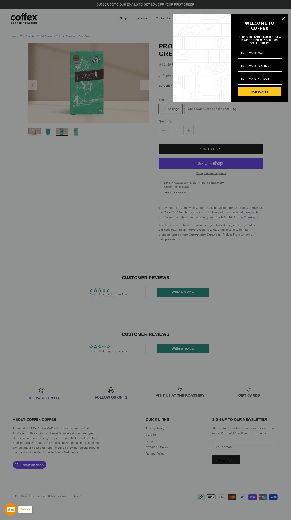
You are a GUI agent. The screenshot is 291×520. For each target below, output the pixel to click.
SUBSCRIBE (259, 91)
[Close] (283, 19)
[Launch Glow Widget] (10, 509)
